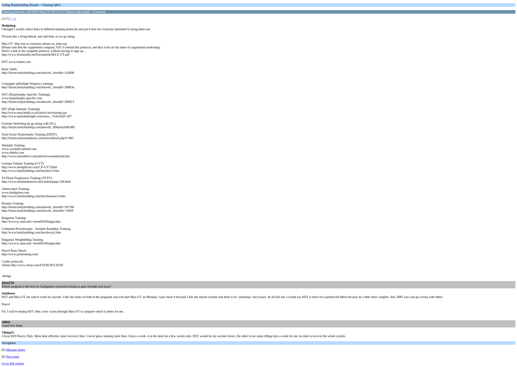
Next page (12, 356)
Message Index (15, 349)
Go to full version (13, 363)
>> (14, 18)
